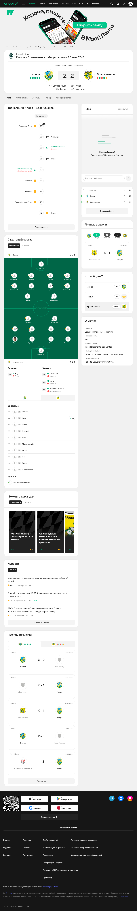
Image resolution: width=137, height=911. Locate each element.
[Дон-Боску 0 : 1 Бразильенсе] (100, 78)
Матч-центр (24, 47)
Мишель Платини (58, 146)
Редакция (7, 847)
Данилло (28, 191)
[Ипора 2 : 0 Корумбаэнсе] (33, 78)
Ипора (35, 74)
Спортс (9, 47)
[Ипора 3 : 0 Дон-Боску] (39, 78)
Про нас (6, 840)
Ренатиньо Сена (25, 126)
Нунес (78, 85)
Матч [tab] (9, 97)
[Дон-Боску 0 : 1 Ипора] (37, 78)
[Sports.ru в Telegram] (112, 799)
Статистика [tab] (22, 97)
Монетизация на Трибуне (54, 847)
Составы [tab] (36, 97)
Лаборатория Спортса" (52, 862)
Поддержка (28, 855)
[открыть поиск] (112, 4)
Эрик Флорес (55, 391)
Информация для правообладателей (86, 855)
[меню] (23, 3)
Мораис (53, 383)
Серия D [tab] (12, 570)
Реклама (26, 847)
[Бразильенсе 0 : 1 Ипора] (35, 78)
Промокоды (48, 877)
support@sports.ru (50, 887)
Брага (63, 88)
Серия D (33, 47)
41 (11, 615)
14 (11, 600)
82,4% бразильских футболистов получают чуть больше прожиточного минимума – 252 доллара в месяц (34, 610)
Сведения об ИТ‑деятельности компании (60, 870)
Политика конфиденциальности (84, 847)
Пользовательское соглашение (84, 840)
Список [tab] (25, 245)
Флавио (28, 181)
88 (11, 585)
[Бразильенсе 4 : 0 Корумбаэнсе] (104, 78)
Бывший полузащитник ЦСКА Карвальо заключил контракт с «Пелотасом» (37, 595)
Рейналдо (80, 88)
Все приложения (48, 817)
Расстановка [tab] (14, 245)
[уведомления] (118, 4)
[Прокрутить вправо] (69, 532)
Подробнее (123, 896)
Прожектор (48, 855)
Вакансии (27, 840)
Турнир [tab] (48, 97)
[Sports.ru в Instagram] (130, 799)
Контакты (7, 855)
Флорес (54, 149)
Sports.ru (9, 893)
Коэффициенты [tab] (63, 97)
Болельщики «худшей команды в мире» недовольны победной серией (38, 579)
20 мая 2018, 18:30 (63, 65)
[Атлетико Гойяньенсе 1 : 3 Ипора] (31, 78)
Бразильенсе (106, 74)
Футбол (15, 47)
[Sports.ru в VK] (121, 799)
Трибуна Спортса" (50, 840)
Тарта (52, 381)
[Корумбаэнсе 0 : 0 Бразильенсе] (106, 78)
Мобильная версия (68, 827)
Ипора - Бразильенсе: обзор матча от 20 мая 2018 (55, 47)
